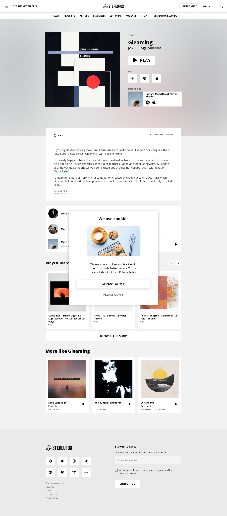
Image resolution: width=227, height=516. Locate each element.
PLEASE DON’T (113, 295)
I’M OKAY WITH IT (113, 283)
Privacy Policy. (127, 272)
